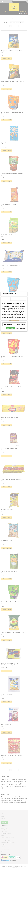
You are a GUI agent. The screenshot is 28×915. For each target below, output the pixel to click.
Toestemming (6, 299)
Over (18, 299)
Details (13, 299)
